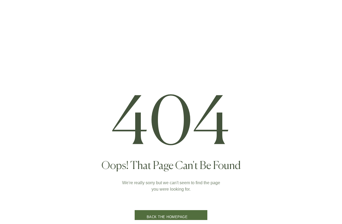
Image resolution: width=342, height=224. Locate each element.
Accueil (95, 49)
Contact (246, 49)
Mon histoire (155, 49)
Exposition (190, 49)
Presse (219, 49)
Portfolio (123, 49)
